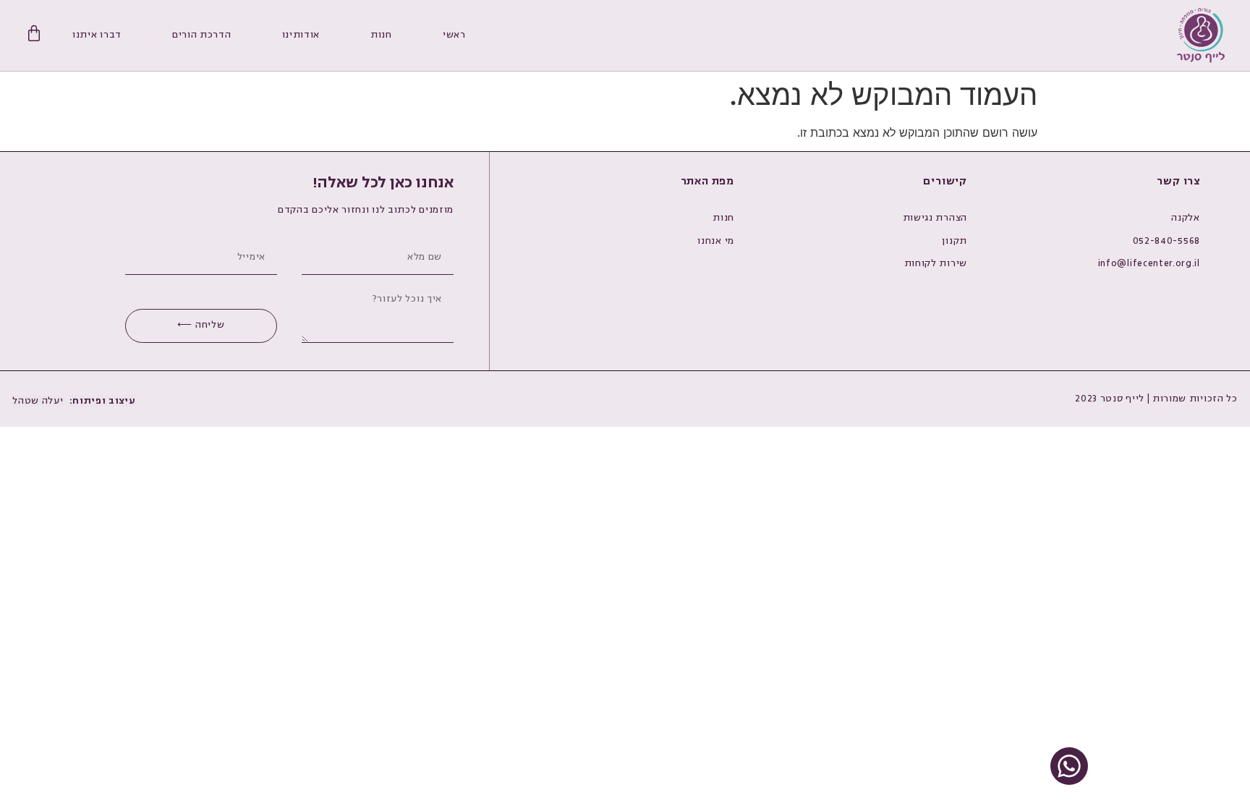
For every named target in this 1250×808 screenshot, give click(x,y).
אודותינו (301, 34)
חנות (381, 34)
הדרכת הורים (201, 34)
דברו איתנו (97, 34)
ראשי (454, 34)
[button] (102, 401)
